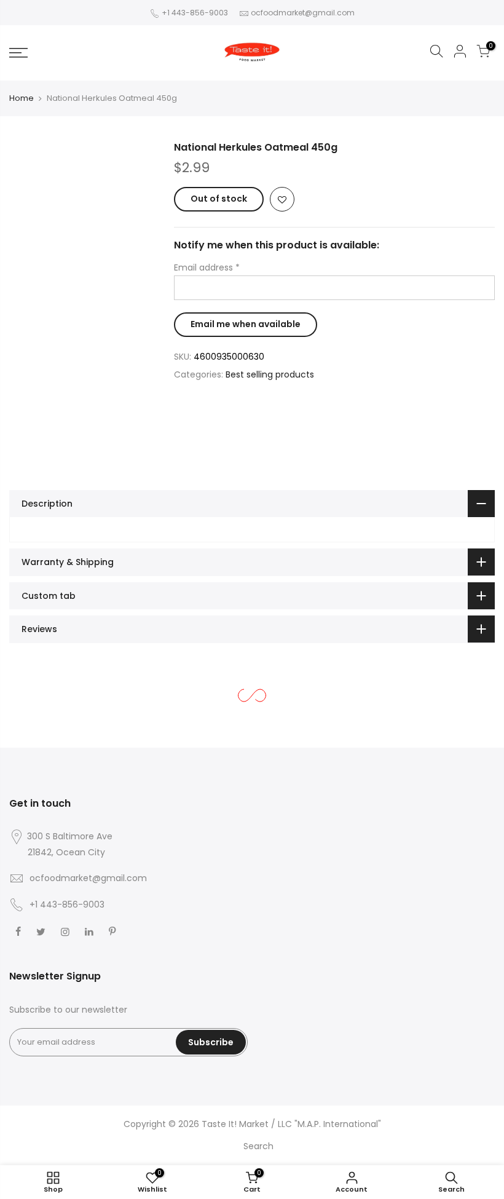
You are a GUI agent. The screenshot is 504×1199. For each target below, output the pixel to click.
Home (21, 98)
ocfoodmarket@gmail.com (303, 12)
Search (258, 1146)
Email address (207, 267)
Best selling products (270, 374)
